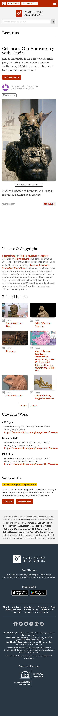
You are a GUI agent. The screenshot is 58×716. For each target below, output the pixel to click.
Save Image (9, 95)
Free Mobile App (30, 4)
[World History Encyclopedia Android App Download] (38, 593)
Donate (8, 501)
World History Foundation (15, 633)
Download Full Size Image (29, 185)
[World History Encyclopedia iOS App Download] (19, 593)
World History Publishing (17, 637)
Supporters (30, 612)
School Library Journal (14, 532)
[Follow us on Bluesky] (26, 625)
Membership (13, 4)
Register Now (11, 77)
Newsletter (29, 607)
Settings (43, 612)
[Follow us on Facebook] (15, 625)
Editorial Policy (13, 609)
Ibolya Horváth (22, 259)
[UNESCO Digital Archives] (29, 677)
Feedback (43, 607)
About (6, 607)
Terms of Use (47, 609)
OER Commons (39, 529)
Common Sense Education (38, 523)
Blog (53, 607)
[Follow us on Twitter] (21, 625)
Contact (16, 607)
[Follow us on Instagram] (37, 625)
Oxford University (21, 519)
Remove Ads (49, 204)
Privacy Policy (31, 609)
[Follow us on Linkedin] (31, 625)
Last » (34, 405)
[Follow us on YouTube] (42, 625)
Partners (17, 612)
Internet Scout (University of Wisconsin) (23, 525)
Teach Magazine (38, 532)
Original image (9, 256)
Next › (24, 405)
